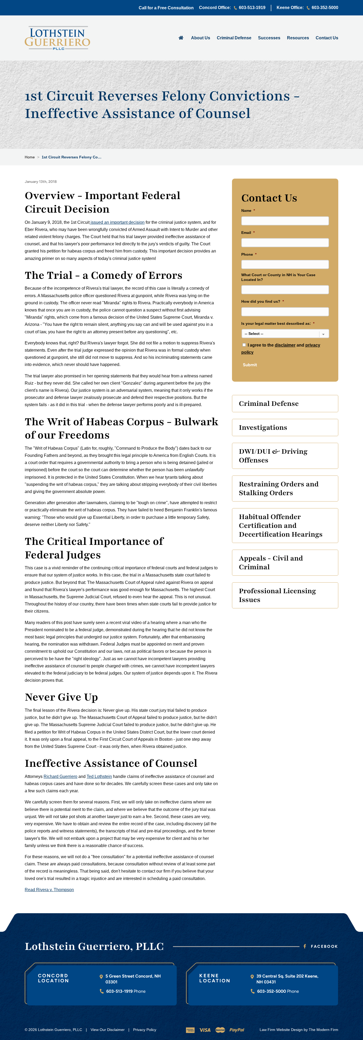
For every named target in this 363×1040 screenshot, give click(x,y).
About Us (200, 38)
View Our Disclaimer (108, 1030)
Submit (250, 364)
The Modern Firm (323, 1030)
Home (181, 37)
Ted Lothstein (99, 776)
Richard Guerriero (60, 776)
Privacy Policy (144, 1030)
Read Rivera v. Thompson (49, 889)
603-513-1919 (252, 7)
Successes (269, 38)
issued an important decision (117, 222)
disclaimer (285, 345)
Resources (298, 38)
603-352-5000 (325, 7)
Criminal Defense (234, 38)
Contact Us (327, 38)
